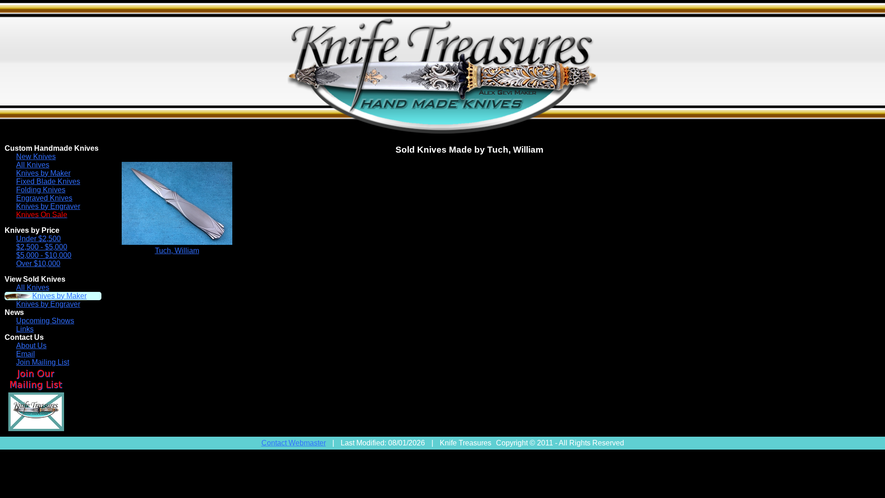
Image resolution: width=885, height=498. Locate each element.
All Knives (32, 165)
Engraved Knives (44, 198)
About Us (31, 346)
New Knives (36, 156)
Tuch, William (177, 251)
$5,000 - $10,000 (43, 255)
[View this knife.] (177, 242)
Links (25, 329)
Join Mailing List (42, 362)
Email (25, 354)
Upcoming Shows (45, 321)
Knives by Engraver (48, 206)
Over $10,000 (38, 263)
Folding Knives (40, 190)
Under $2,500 (38, 239)
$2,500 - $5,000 (41, 247)
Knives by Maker (43, 173)
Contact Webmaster (293, 443)
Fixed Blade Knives (48, 181)
